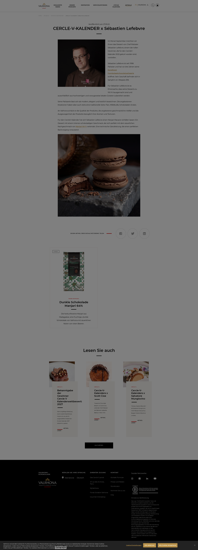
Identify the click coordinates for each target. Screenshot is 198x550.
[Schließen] (194, 545)
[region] (99, 545)
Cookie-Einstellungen (133, 545)
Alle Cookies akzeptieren (167, 545)
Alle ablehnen (149, 545)
